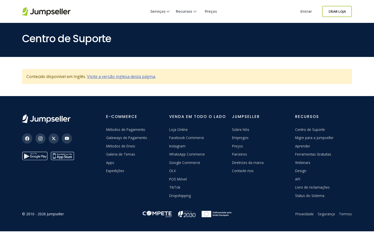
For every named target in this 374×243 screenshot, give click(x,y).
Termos (345, 213)
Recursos (184, 11)
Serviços (157, 11)
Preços (211, 11)
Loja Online (178, 129)
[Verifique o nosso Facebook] (27, 138)
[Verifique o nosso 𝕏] (54, 138)
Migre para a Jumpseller (314, 137)
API (297, 179)
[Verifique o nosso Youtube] (67, 138)
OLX (172, 170)
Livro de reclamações (312, 187)
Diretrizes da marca (248, 162)
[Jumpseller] (46, 118)
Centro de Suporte (310, 129)
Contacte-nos (243, 170)
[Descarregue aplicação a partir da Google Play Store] (35, 156)
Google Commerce (184, 162)
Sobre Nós (240, 129)
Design (300, 170)
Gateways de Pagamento (126, 137)
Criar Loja (337, 11)
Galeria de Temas (120, 154)
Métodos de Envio (120, 146)
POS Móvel (178, 179)
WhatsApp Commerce (187, 154)
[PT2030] (187, 213)
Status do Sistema (309, 195)
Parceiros (239, 154)
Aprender (302, 146)
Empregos (240, 137)
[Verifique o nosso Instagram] (40, 138)
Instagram (177, 146)
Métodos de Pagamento (125, 129)
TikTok (174, 187)
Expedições (115, 170)
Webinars (302, 162)
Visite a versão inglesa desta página (121, 76)
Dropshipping (180, 195)
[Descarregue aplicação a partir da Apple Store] (63, 156)
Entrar (306, 11)
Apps (110, 162)
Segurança (326, 213)
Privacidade (304, 213)
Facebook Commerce (186, 137)
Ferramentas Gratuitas (313, 154)
